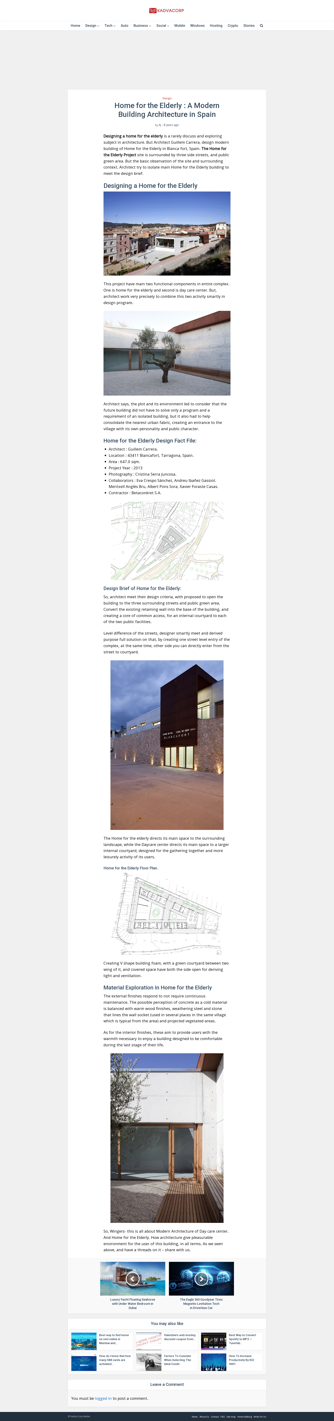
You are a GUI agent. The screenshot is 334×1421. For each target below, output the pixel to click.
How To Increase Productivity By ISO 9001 (241, 1360)
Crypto (233, 25)
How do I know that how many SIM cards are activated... (115, 1360)
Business (141, 25)
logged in (103, 1398)
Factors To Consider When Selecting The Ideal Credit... (177, 1360)
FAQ (223, 1416)
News (195, 1416)
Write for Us (260, 1416)
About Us (204, 1416)
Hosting (216, 25)
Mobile (179, 25)
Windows (197, 25)
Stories (249, 25)
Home (75, 25)
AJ (159, 125)
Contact (215, 1416)
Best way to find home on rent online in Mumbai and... (114, 1339)
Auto (124, 25)
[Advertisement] (167, 60)
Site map (231, 1416)
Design (90, 25)
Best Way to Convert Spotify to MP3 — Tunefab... (242, 1339)
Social (161, 25)
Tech (108, 25)
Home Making (244, 1416)
